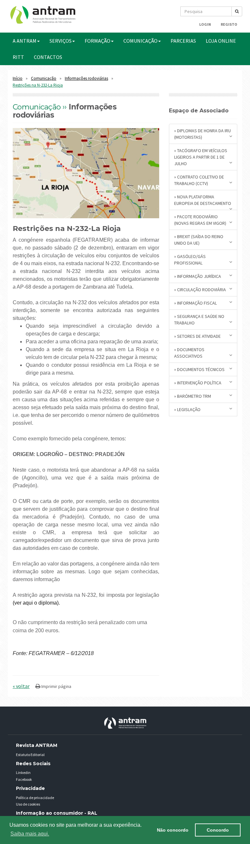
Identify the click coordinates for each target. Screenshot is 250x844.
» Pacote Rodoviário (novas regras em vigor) (200, 220)
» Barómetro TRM (192, 396)
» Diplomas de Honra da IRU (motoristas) (202, 134)
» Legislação (187, 409)
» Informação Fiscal (195, 303)
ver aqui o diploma (35, 603)
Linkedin (23, 772)
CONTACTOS (48, 57)
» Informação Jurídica (197, 276)
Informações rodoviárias (86, 78)
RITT (18, 57)
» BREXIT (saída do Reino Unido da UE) (198, 240)
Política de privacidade (35, 797)
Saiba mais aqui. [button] (29, 834)
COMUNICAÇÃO (140, 40)
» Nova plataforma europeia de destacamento (202, 200)
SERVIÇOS (60, 40)
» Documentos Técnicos (199, 369)
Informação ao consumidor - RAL (56, 813)
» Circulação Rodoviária (200, 290)
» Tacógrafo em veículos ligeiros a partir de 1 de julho (200, 157)
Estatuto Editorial (30, 754)
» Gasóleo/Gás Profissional (190, 259)
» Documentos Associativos (189, 353)
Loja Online (221, 40)
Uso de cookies (28, 804)
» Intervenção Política (197, 383)
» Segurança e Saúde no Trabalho (199, 319)
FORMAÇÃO (97, 40)
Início (17, 78)
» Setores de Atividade (197, 336)
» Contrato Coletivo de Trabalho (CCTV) (199, 180)
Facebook (24, 779)
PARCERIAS (183, 40)
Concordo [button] (218, 830)
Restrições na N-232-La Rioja (38, 85)
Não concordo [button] (172, 830)
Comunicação (43, 78)
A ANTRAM (24, 40)
